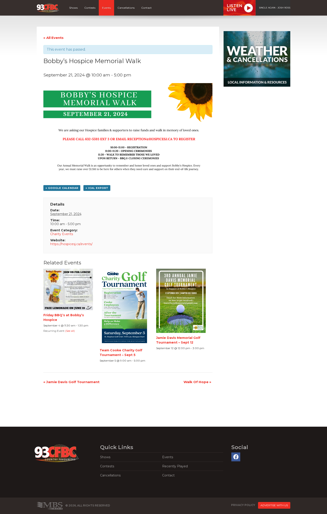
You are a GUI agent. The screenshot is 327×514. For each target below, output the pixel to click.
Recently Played (175, 466)
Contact (146, 7)
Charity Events (61, 234)
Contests (89, 7)
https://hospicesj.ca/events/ (71, 244)
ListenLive (234, 7)
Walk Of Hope (197, 382)
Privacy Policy (243, 505)
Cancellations (126, 7)
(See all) (70, 330)
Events (106, 7)
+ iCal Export (96, 188)
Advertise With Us (274, 505)
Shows (73, 7)
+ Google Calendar (61, 188)
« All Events (53, 38)
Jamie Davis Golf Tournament (71, 382)
